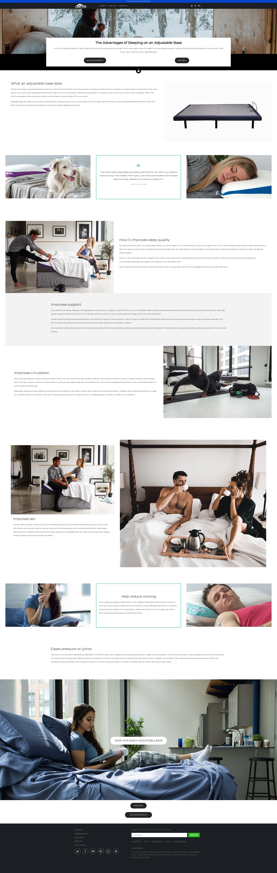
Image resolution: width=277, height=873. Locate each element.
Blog (168, 842)
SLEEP (102, 6)
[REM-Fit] (86, 6)
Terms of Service (80, 845)
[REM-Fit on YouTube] (93, 851)
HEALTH (112, 6)
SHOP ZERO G (182, 60)
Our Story (136, 842)
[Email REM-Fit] (116, 851)
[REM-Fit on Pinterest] (101, 851)
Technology (157, 842)
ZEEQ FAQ (78, 841)
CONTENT (123, 6)
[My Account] (192, 6)
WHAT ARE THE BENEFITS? (95, 60)
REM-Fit (140, 848)
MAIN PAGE (138, 806)
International (180, 842)
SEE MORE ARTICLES (138, 815)
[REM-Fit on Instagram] (108, 851)
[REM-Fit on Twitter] (78, 851)
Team (146, 842)
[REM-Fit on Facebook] (85, 851)
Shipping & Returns (81, 833)
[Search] (195, 6)
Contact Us (78, 830)
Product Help (79, 837)
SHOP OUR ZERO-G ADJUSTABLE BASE (138, 740)
